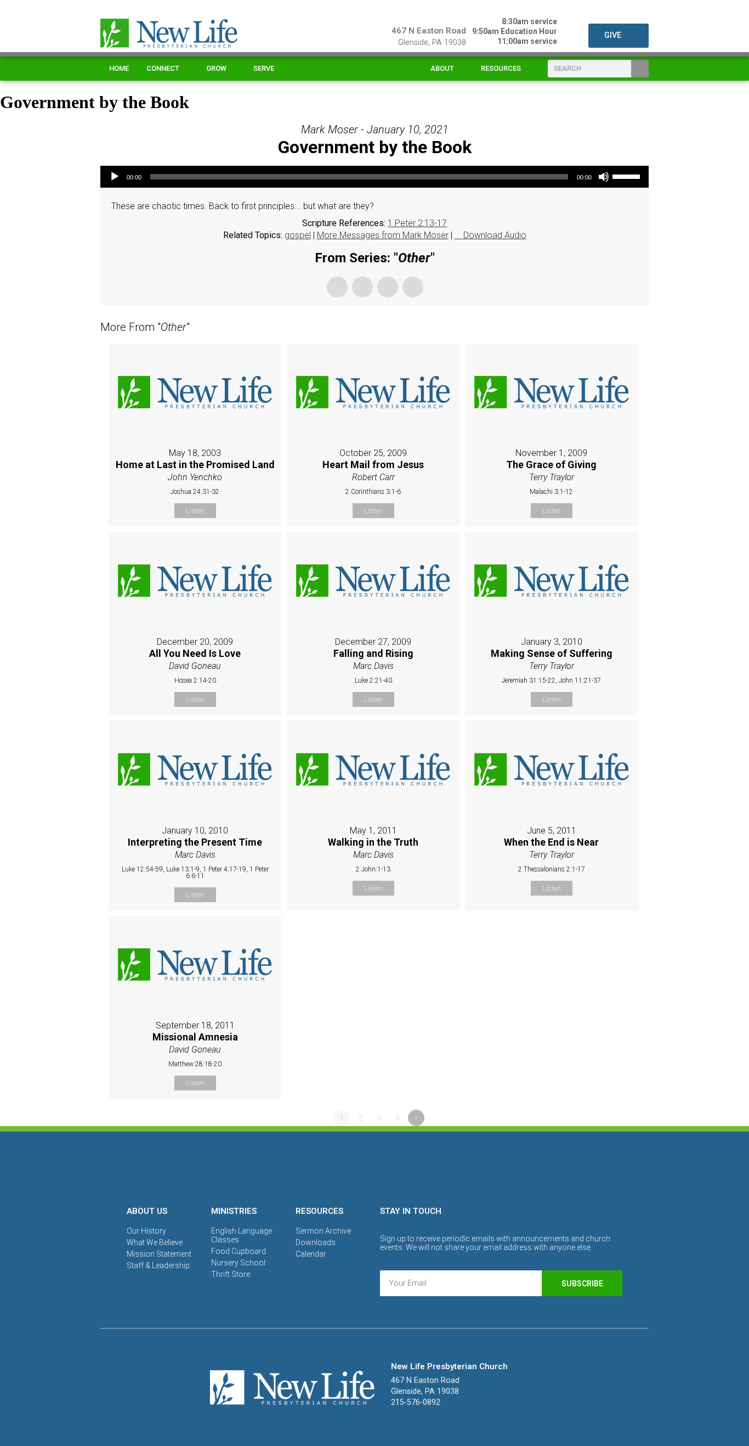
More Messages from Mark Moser (383, 235)
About (442, 68)
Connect (162, 68)
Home (119, 68)
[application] (374, 177)
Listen (195, 511)
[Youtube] (412, 1166)
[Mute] (603, 176)
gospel (298, 235)
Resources (501, 68)
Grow (216, 68)
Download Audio (494, 235)
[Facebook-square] (336, 1166)
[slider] (627, 175)
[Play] (114, 176)
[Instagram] (374, 1166)
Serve (263, 68)
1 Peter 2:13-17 (417, 223)
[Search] (640, 68)
